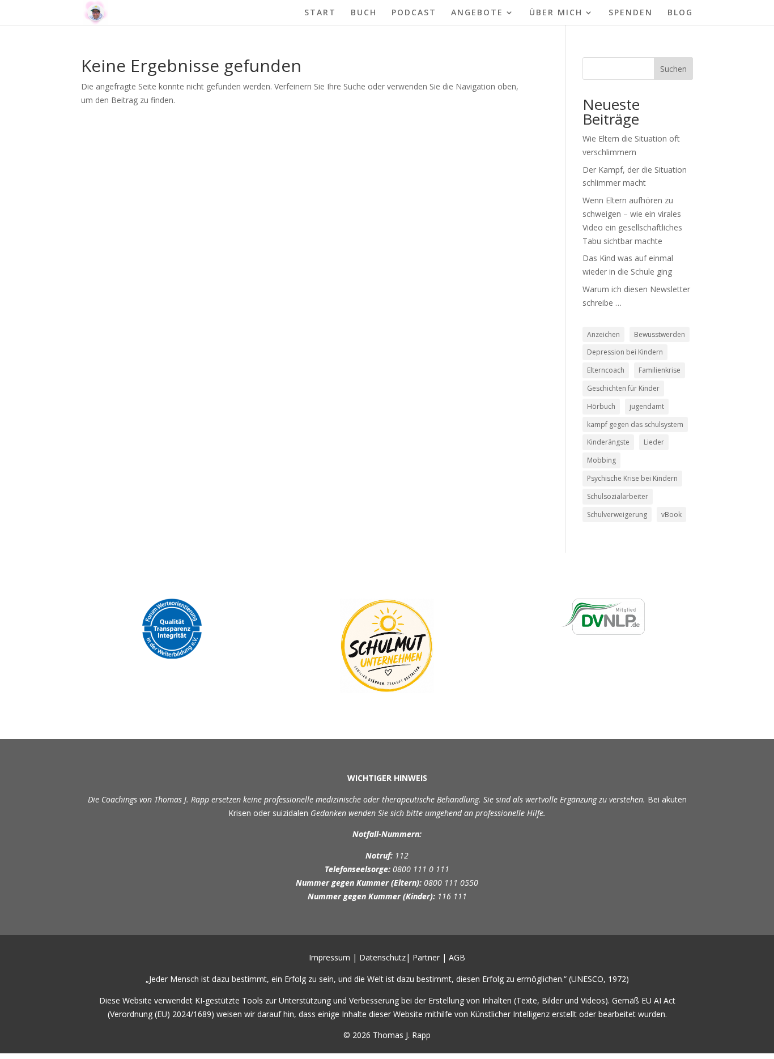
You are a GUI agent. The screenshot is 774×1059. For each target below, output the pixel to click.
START (320, 13)
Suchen (673, 68)
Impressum (329, 957)
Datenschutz (382, 957)
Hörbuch (601, 406)
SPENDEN (631, 13)
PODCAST (414, 13)
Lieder (654, 442)
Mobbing (601, 460)
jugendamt (647, 406)
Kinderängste (608, 442)
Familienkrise (660, 370)
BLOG (680, 13)
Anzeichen (603, 334)
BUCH (364, 13)
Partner (426, 957)
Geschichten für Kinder (623, 388)
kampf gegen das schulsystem (635, 424)
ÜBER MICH (555, 13)
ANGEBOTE (477, 13)
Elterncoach (605, 370)
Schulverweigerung (617, 514)
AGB (457, 957)
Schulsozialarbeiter (617, 496)
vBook (671, 514)
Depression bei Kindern (625, 352)
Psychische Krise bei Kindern (632, 478)
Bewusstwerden (659, 334)
